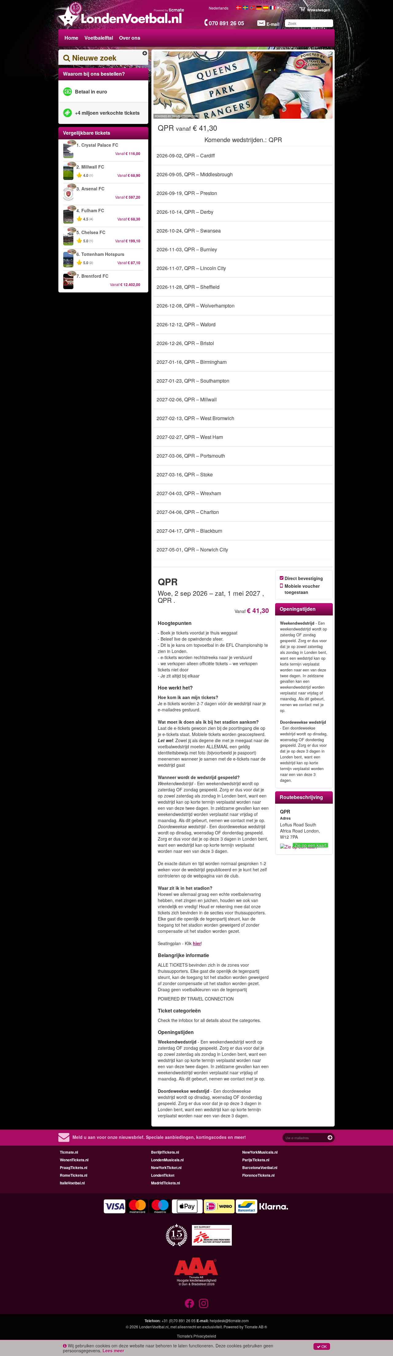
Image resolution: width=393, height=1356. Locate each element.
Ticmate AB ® (255, 1326)
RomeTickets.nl (73, 1175)
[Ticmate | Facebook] (189, 1303)
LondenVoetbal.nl (154, 1326)
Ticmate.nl (69, 1152)
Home (71, 37)
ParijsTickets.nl (255, 1160)
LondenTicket (162, 1175)
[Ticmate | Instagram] (203, 1303)
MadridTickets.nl (165, 1183)
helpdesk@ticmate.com (229, 1320)
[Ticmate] (169, 10)
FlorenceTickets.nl (258, 1175)
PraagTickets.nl (73, 1167)
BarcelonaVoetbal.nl (259, 1167)
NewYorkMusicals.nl (260, 1152)
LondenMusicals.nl (167, 1160)
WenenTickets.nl (74, 1160)
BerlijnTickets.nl (165, 1152)
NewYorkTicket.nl (166, 1167)
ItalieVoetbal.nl (72, 1183)
